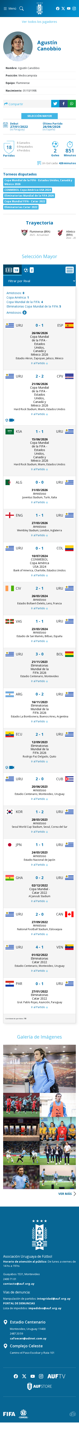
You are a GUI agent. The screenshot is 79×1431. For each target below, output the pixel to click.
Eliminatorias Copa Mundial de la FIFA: (34, 306)
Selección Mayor (39, 116)
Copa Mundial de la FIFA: (25, 302)
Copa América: (18, 297)
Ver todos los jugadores (39, 21)
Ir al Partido (39, 363)
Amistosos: (15, 293)
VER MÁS (65, 1193)
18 (9, 147)
